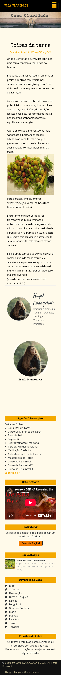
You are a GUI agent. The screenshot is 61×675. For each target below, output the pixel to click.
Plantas (13, 615)
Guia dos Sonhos (19, 608)
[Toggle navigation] (54, 6)
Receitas (14, 619)
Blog (12, 585)
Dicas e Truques (18, 597)
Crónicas (14, 589)
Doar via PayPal (30, 543)
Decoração (15, 593)
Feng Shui (15, 604)
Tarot (12, 623)
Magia (12, 612)
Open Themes (31, 671)
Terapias (14, 627)
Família (13, 600)
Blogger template (14, 671)
